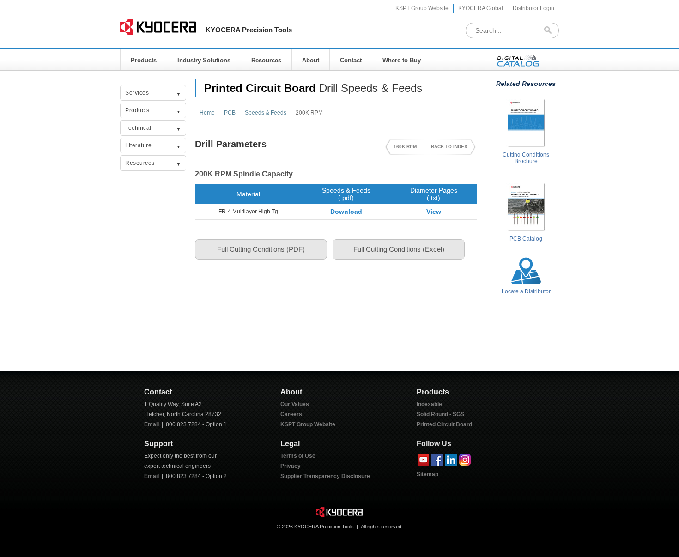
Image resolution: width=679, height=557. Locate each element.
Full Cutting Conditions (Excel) (398, 249)
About (310, 60)
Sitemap (427, 474)
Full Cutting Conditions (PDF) (261, 249)
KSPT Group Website (422, 8)
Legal (290, 444)
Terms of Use (297, 456)
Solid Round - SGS (440, 414)
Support (158, 444)
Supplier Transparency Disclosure (325, 476)
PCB (230, 112)
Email (151, 424)
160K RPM (405, 146)
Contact (351, 60)
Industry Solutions (203, 60)
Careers (291, 414)
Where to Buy (401, 60)
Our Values (294, 404)
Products (144, 60)
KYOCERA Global (480, 8)
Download (346, 211)
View (433, 211)
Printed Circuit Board (260, 88)
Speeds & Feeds (265, 112)
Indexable (429, 404)
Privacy (290, 466)
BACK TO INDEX (449, 146)
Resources (266, 60)
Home (207, 112)
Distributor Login (533, 8)
